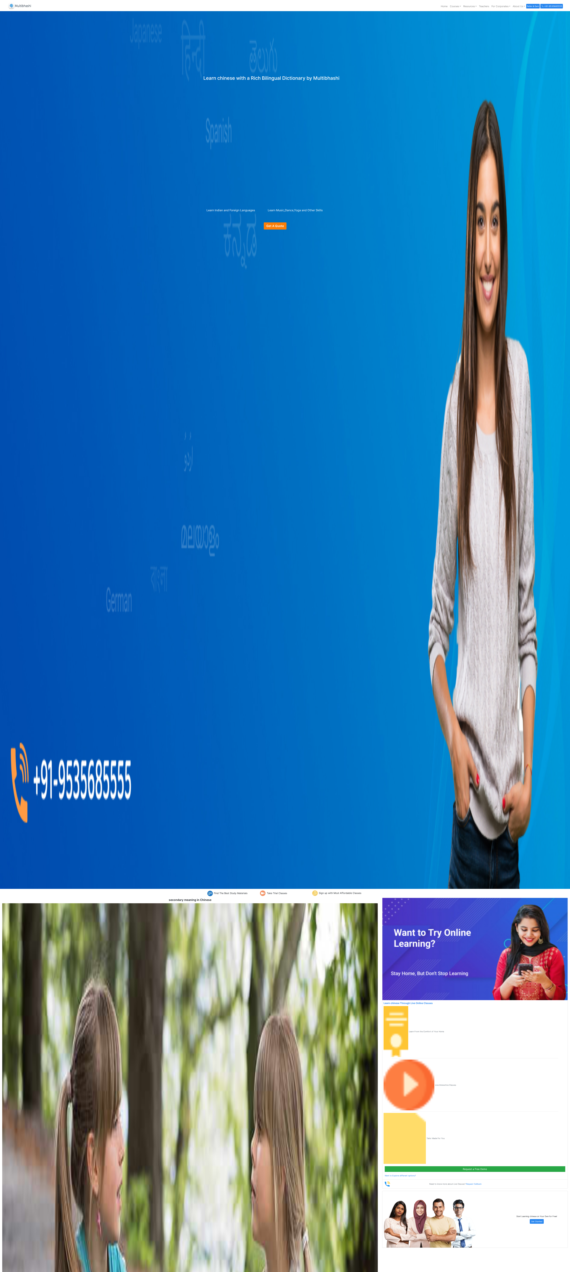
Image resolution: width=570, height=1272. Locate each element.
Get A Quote (275, 226)
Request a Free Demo (475, 1169)
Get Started (536, 1221)
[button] (455, 6)
